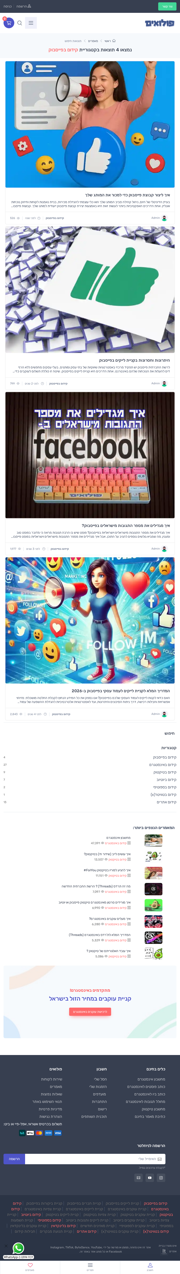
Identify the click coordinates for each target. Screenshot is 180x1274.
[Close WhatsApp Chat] (6, 1246)
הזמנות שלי (98, 1086)
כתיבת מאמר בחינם (150, 1116)
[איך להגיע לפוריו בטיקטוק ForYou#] (153, 873)
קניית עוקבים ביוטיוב (129, 1220)
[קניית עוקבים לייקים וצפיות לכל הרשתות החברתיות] (159, 23)
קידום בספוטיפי (49, 1220)
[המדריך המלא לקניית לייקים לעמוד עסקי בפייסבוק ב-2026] (90, 620)
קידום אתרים (87, 1231)
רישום (102, 1109)
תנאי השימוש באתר (47, 1101)
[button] (19, 23)
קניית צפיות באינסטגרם (43, 1209)
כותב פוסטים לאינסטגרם (146, 1086)
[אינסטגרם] (161, 1178)
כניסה (8, 6)
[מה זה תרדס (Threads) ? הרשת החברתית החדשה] (153, 889)
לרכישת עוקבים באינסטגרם (90, 1011)
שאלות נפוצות (51, 1094)
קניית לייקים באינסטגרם (84, 1209)
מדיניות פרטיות (50, 1109)
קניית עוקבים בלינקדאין (28, 1226)
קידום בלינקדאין (63, 1226)
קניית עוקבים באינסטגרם (127, 1209)
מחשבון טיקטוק (153, 1109)
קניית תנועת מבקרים (56, 1231)
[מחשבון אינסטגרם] (153, 840)
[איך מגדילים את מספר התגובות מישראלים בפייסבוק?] (90, 455)
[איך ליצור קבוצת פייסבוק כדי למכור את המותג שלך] (90, 124)
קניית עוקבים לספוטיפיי (137, 1226)
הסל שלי (100, 1079)
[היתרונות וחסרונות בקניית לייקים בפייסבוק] (90, 289)
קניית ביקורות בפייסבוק (44, 1203)
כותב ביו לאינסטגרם (149, 1094)
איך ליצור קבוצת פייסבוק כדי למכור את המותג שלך (127, 195)
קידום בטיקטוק (118, 859)
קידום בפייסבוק (155, 1203)
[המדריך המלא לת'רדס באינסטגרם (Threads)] (153, 938)
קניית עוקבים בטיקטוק (137, 1214)
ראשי (108, 41)
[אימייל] (138, 1178)
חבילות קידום (25, 1231)
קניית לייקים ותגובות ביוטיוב (87, 1220)
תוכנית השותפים (94, 1116)
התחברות (99, 1101)
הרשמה (21, 6)
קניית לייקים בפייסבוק (122, 1203)
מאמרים (93, 41)
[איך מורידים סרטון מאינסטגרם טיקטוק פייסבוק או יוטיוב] (153, 905)
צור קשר (167, 6)
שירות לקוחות (51, 1079)
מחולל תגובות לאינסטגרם (145, 1101)
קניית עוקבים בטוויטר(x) (120, 1231)
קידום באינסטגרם (116, 843)
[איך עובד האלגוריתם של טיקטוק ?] (153, 954)
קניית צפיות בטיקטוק (99, 1214)
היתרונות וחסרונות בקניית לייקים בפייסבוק (134, 360)
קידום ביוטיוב (31, 1214)
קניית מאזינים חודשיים (97, 1226)
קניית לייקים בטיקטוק (62, 1214)
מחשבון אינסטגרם (151, 1079)
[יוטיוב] (150, 1178)
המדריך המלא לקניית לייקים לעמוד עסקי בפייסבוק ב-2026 (121, 690)
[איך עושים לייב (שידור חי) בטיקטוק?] (153, 857)
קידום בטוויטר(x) (156, 1231)
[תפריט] (31, 23)
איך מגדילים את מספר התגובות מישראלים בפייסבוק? (126, 525)
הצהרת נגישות (50, 1116)
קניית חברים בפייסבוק (84, 1203)
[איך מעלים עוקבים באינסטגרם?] (153, 921)
